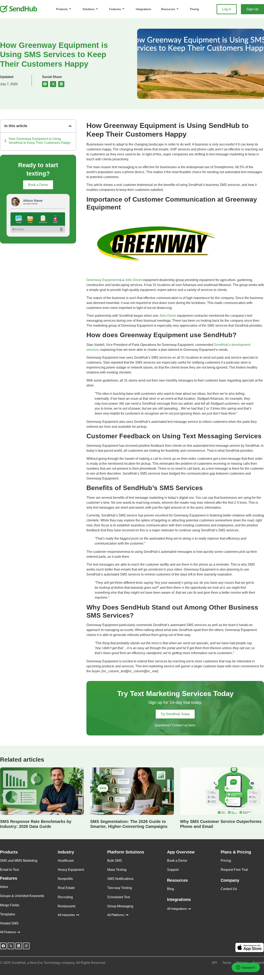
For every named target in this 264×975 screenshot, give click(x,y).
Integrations (143, 9)
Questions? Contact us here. (175, 725)
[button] (45, 84)
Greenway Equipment (102, 280)
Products (62, 9)
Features (115, 9)
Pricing (194, 9)
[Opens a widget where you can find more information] (245, 968)
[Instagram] (26, 946)
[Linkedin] (18, 946)
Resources (168, 9)
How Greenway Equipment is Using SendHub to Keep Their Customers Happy (40, 140)
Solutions (88, 9)
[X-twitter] (11, 946)
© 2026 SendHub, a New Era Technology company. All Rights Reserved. (53, 962)
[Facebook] (3, 946)
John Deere (133, 280)
